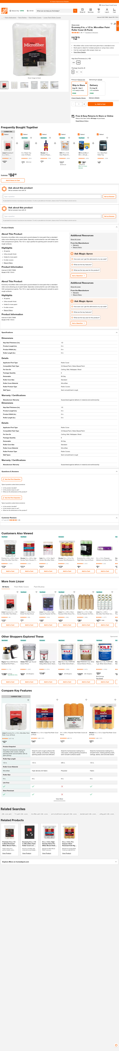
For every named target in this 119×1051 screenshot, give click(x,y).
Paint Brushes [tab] (39, 587)
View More (59, 799)
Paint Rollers (22, 17)
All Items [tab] (5, 587)
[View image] (4, 85)
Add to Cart (101, 104)
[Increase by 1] (84, 104)
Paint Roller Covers (35, 17)
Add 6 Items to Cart (13, 180)
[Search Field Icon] (75, 11)
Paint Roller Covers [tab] (21, 587)
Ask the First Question (12, 479)
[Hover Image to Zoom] (34, 49)
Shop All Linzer (76, 239)
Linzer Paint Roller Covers (52, 17)
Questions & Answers (91, 32)
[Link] (27, 151)
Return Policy (8, 263)
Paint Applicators (10, 17)
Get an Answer (109, 196)
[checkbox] (2, 134)
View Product (6, 853)
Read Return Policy (82, 121)
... (2, 18)
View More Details (80, 52)
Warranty (76, 245)
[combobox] (54, 11)
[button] (59, 227)
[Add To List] (111, 23)
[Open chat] (117, 26)
